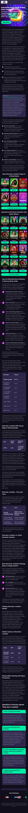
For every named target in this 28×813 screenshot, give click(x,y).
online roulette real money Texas (13, 97)
